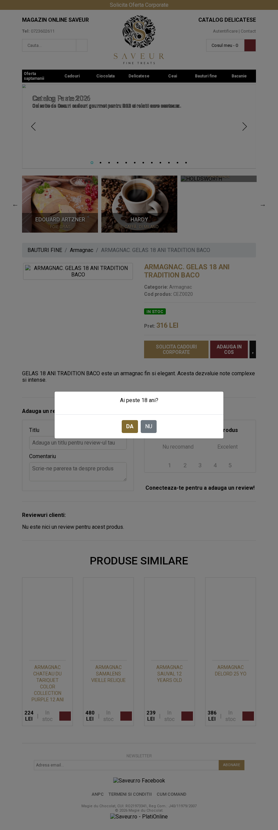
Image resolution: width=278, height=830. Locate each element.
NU (148, 426)
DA (130, 426)
